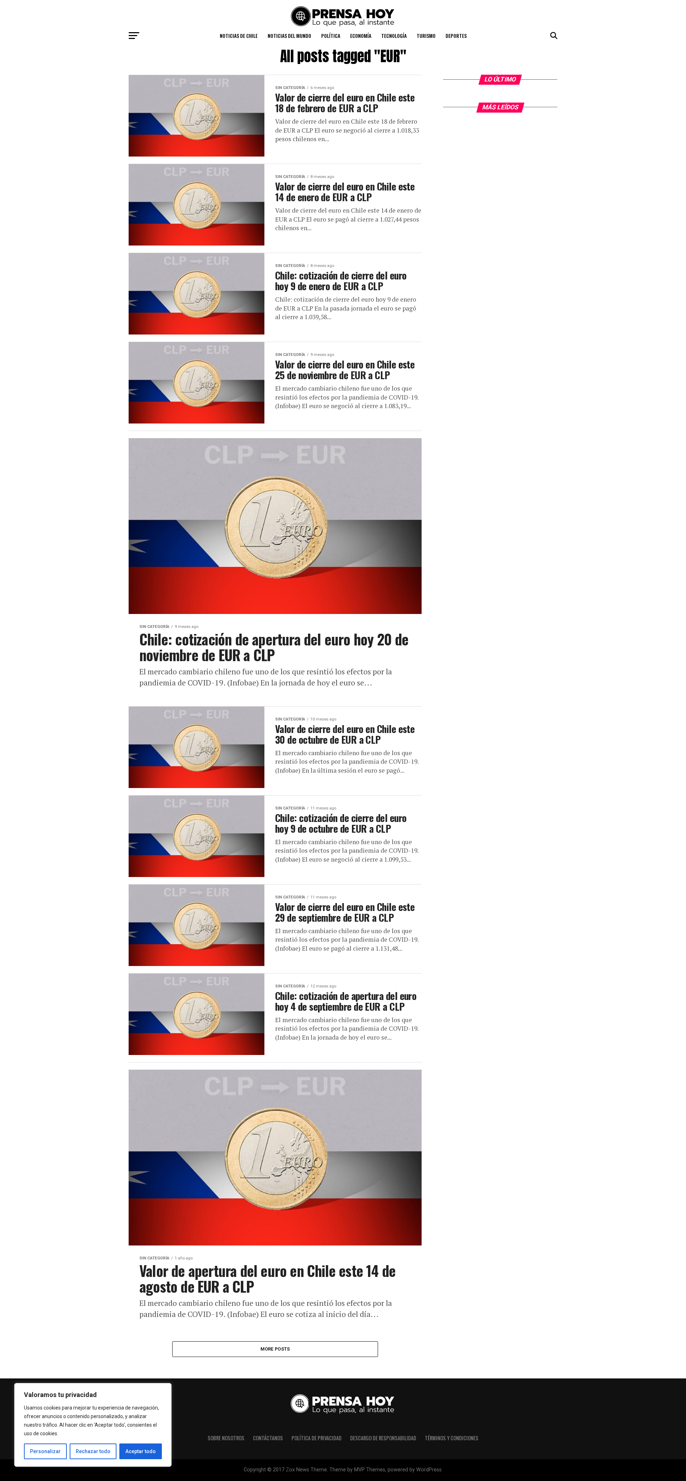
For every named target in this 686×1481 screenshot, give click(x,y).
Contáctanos (268, 1438)
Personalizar (45, 1451)
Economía (360, 35)
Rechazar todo (93, 1451)
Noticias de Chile (239, 35)
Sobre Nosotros (226, 1438)
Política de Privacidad (317, 1438)
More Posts (275, 1349)
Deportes (456, 35)
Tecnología (394, 35)
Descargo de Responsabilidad (383, 1438)
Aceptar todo (140, 1451)
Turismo (426, 35)
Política (330, 35)
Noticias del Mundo (289, 35)
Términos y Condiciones (451, 1438)
